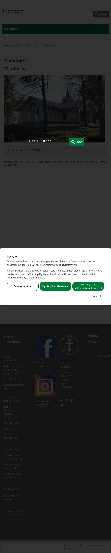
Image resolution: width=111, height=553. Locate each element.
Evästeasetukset (23, 286)
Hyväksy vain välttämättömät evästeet (88, 286)
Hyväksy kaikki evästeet (55, 286)
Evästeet (98, 296)
